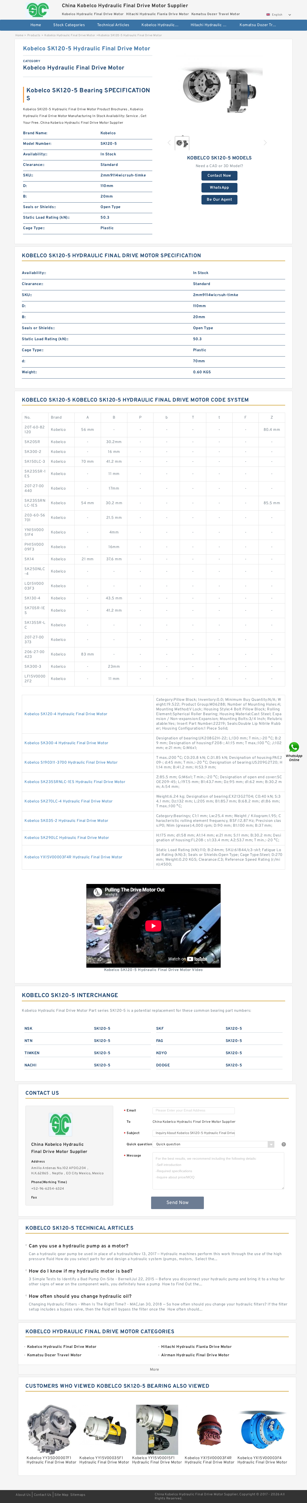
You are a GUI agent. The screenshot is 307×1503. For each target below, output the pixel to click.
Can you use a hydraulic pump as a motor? (78, 1246)
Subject (132, 1133)
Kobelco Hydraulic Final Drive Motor (163, 25)
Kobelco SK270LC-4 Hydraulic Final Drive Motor (68, 801)
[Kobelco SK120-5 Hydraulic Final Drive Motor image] (219, 88)
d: (23, 361)
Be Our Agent (219, 199)
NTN (28, 1041)
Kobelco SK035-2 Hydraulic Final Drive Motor (66, 821)
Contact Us (43, 1495)
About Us (23, 1495)
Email (130, 1111)
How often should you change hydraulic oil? (80, 1296)
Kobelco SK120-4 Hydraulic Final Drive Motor (65, 714)
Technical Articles (113, 25)
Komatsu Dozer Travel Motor (261, 25)
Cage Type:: (34, 228)
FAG (159, 1041)
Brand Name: (35, 133)
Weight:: (29, 372)
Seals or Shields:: (39, 207)
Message (132, 1156)
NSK (28, 1028)
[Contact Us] (294, 751)
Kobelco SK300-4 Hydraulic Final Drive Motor (66, 743)
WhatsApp (219, 187)
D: (25, 186)
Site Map (61, 1495)
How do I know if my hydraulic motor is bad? (81, 1271)
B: (25, 196)
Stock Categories (69, 25)
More (154, 1369)
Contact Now (219, 175)
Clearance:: (34, 165)
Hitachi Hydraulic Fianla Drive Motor (212, 25)
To (128, 1122)
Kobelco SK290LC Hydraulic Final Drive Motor (66, 838)
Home (35, 25)
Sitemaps (77, 1495)
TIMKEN (32, 1053)
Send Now (177, 1203)
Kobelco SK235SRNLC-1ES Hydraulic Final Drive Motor (74, 782)
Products (34, 35)
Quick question (139, 1144)
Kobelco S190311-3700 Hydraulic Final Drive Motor (71, 762)
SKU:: (28, 175)
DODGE (163, 1065)
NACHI (30, 1065)
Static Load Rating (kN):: (46, 217)
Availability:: (35, 154)
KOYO (161, 1053)
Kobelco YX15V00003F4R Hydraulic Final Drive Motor (73, 857)
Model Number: (37, 143)
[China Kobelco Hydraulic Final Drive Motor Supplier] (37, 9)
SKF (160, 1028)
